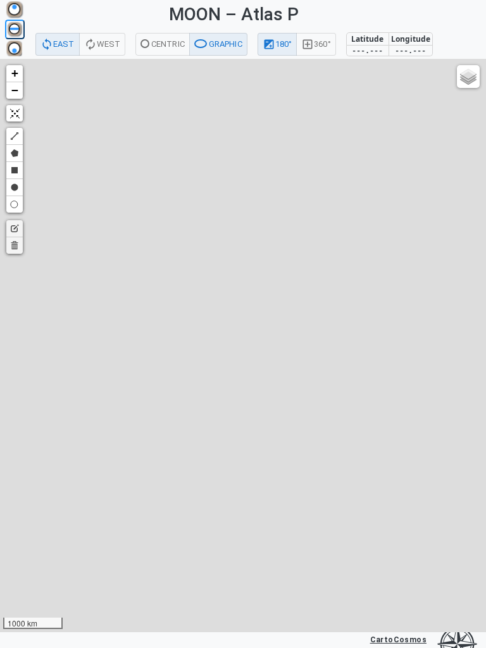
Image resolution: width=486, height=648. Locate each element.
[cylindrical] (15, 29)
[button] (14, 73)
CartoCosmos (398, 639)
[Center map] (14, 113)
